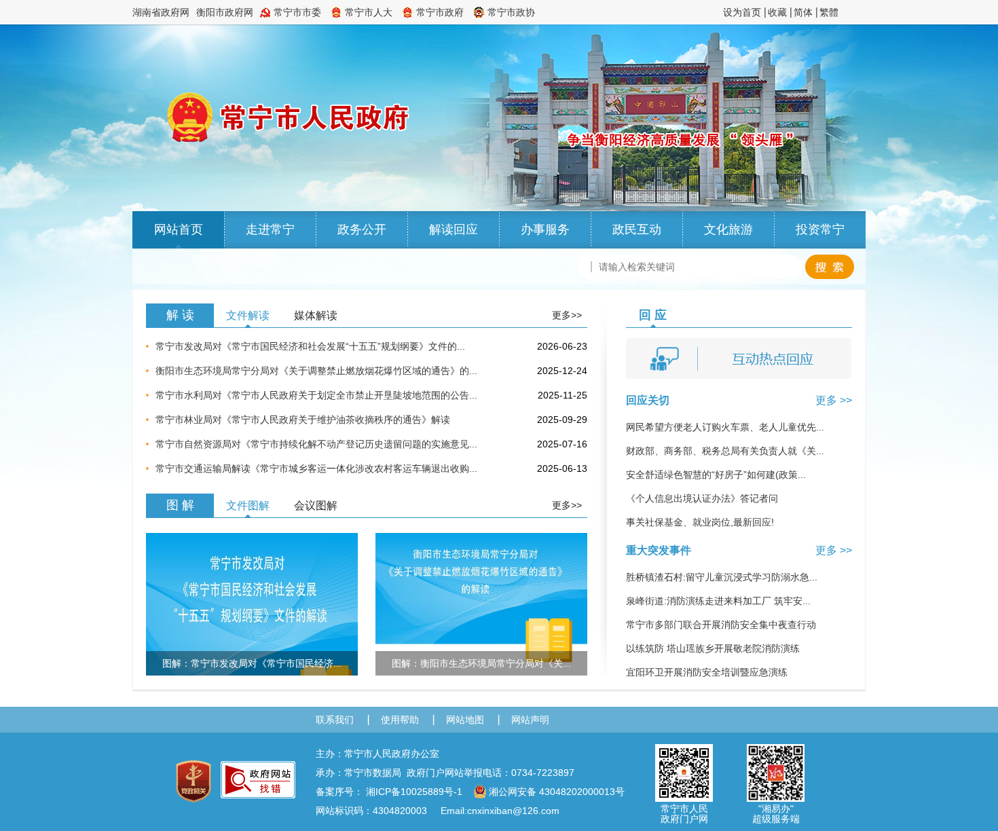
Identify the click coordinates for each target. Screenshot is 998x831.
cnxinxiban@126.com (513, 810)
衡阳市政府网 (224, 12)
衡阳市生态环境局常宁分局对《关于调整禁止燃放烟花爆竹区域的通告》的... (316, 370)
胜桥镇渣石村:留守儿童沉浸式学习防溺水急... (721, 577)
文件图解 (248, 505)
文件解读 (248, 315)
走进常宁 (270, 229)
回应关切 (647, 400)
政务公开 (361, 229)
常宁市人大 (368, 12)
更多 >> (833, 400)
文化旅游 (728, 229)
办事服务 (545, 229)
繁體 (828, 12)
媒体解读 (315, 315)
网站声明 (530, 719)
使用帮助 (400, 719)
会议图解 (315, 505)
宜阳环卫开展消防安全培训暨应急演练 (707, 672)
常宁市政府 (440, 12)
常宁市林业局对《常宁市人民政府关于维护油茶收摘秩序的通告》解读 (302, 419)
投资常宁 (820, 229)
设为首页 (742, 12)
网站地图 (465, 719)
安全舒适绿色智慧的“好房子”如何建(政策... (716, 474)
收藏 (777, 12)
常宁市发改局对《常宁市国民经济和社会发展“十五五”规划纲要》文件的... (310, 346)
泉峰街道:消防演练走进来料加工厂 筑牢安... (718, 600)
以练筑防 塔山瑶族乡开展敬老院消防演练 (713, 648)
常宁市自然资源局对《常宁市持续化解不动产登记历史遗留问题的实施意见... (316, 444)
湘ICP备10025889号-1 (414, 791)
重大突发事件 (658, 550)
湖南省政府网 (160, 12)
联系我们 (335, 719)
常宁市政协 (511, 12)
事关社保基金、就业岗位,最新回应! (700, 522)
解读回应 (453, 229)
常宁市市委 (297, 12)
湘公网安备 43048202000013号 (557, 791)
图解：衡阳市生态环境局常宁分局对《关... (481, 663)
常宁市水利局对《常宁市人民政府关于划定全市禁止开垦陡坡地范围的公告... (316, 395)
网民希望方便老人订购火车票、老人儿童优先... (725, 427)
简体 (803, 12)
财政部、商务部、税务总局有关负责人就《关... (725, 450)
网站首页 (178, 229)
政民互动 (636, 229)
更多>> (567, 315)
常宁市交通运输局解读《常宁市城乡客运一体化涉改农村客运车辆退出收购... (316, 468)
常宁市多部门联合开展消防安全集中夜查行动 (721, 624)
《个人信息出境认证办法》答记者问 (702, 498)
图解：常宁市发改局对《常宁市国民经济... (251, 663)
